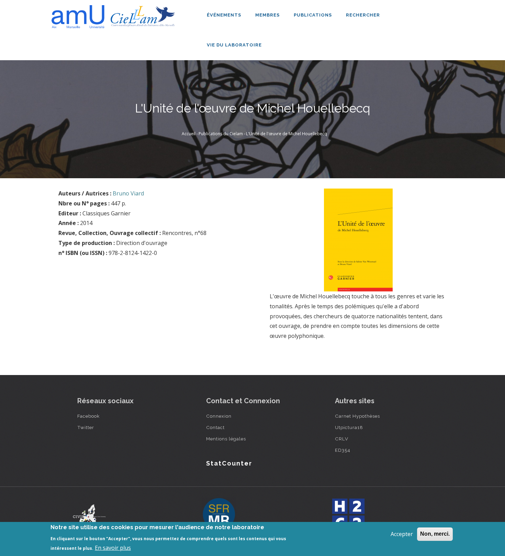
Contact (215, 427)
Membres (268, 15)
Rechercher (363, 15)
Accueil (188, 134)
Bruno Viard (128, 193)
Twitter (85, 427)
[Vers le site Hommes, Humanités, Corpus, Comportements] (348, 515)
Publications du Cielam (221, 134)
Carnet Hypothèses (357, 416)
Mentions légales (226, 438)
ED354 (342, 450)
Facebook (88, 416)
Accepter (402, 534)
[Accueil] (115, 14)
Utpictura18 (349, 427)
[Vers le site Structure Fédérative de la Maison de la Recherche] (219, 515)
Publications (313, 15)
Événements (225, 15)
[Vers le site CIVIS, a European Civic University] (89, 515)
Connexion (219, 416)
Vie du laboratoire (235, 44)
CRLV (341, 438)
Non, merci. (435, 534)
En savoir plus (113, 548)
